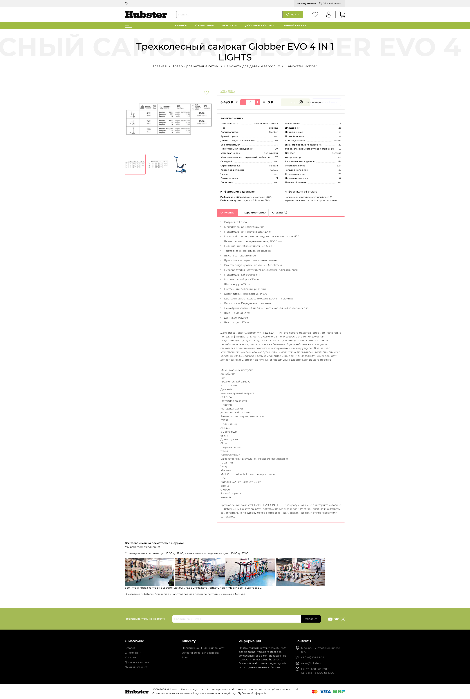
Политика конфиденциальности (203, 648)
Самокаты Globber (301, 66)
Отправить (310, 619)
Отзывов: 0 (227, 90)
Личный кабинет (295, 25)
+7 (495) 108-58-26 (306, 3)
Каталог (181, 25)
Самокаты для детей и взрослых (252, 66)
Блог (185, 657)
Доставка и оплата (259, 25)
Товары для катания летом (195, 66)
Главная (160, 66)
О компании (204, 25)
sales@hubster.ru (312, 663)
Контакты (229, 25)
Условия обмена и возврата (200, 652)
